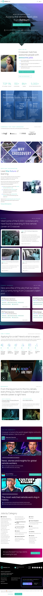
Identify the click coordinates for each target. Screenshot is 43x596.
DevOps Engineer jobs (5, 534)
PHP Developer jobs (4, 541)
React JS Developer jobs (19, 516)
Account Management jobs (33, 527)
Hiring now (37, 126)
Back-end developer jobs (5, 529)
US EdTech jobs (31, 541)
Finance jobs (31, 518)
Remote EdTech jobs (32, 540)
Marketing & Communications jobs (35, 533)
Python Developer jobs (5, 543)
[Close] (41, 591)
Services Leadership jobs (19, 534)
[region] (21, 592)
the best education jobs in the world (13, 199)
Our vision (35, 94)
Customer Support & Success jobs (21, 532)
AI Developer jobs (4, 526)
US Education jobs (32, 538)
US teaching (13, 189)
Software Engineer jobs (5, 525)
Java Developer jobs (4, 539)
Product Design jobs (4, 521)
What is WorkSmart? (4, 583)
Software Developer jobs (19, 519)
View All (38, 386)
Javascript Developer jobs (5, 540)
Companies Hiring (4, 579)
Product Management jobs (33, 523)
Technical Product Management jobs (35, 522)
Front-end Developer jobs (5, 536)
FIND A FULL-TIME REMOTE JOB (20, 24)
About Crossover (4, 578)
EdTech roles (10, 187)
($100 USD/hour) (13, 300)
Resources (3, 581)
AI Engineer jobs (3, 528)
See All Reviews (36, 218)
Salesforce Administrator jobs (6, 523)
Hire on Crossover (24, 76)
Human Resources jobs (19, 538)
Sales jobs (31, 529)
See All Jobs (37, 285)
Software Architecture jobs (19, 524)
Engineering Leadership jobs (6, 518)
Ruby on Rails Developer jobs (20, 518)
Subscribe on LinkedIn (33, 438)
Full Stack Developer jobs (5, 537)
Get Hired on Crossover (25, 71)
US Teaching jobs (32, 542)
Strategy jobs (17, 540)
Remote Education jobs (33, 537)
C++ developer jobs (4, 532)
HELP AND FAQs (5, 576)
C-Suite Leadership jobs (19, 528)
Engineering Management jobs (6, 519)
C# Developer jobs (4, 530)
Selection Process (14, 579)
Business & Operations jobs (19, 539)
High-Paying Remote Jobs (15, 578)
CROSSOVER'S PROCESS (34, 333)
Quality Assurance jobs (5, 522)
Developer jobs (3, 533)
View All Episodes (34, 474)
